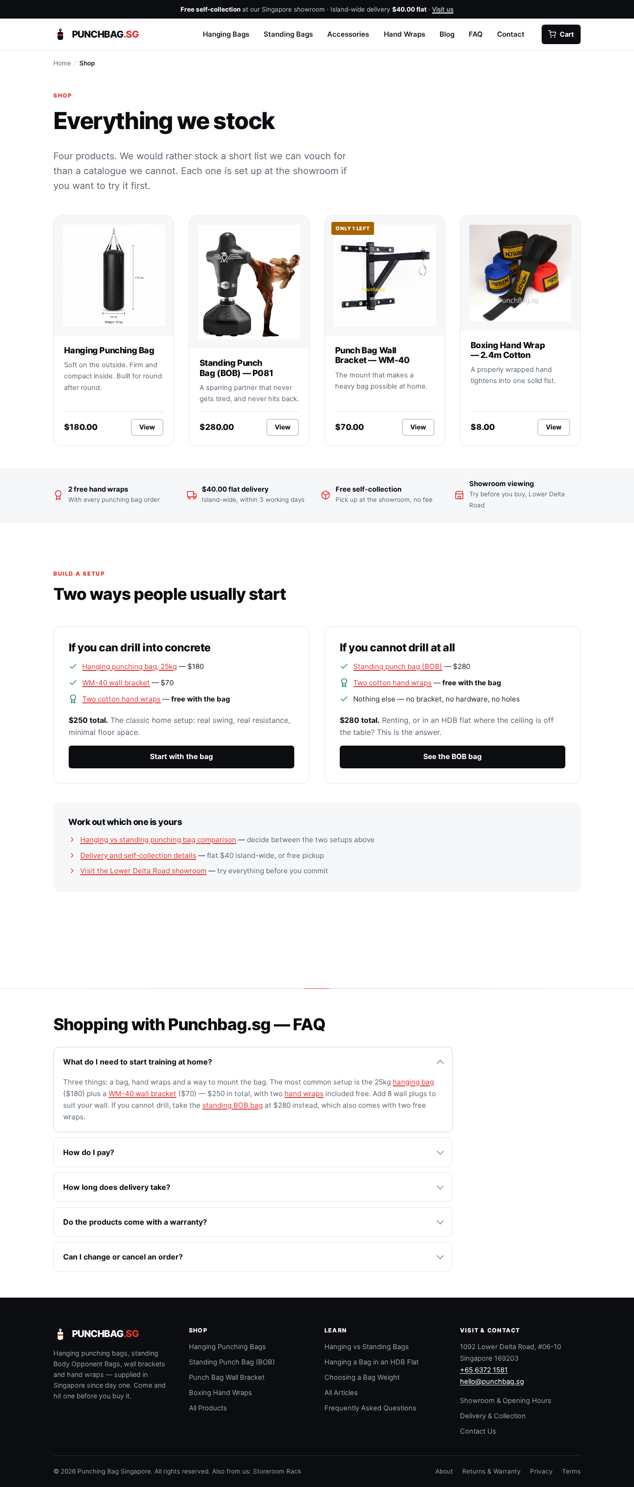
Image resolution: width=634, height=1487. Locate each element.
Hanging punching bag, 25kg (129, 666)
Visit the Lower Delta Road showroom (143, 870)
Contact (510, 33)
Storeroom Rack (277, 1471)
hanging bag (413, 1082)
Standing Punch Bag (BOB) (232, 1362)
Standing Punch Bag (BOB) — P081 (236, 367)
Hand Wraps (404, 33)
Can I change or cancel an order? (123, 1256)
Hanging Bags (226, 33)
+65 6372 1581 (484, 1370)
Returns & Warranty (491, 1471)
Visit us (442, 9)
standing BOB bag (232, 1105)
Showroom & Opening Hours (505, 1400)
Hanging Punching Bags (227, 1347)
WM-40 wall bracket (116, 682)
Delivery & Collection (493, 1416)
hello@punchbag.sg (492, 1381)
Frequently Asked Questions (370, 1408)
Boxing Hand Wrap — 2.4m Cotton (508, 350)
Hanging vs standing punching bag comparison (158, 839)
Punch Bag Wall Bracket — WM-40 (372, 355)
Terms (571, 1471)
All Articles (341, 1393)
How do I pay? (88, 1152)
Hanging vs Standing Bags (366, 1347)
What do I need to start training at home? (137, 1061)
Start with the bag (181, 756)
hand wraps (304, 1093)
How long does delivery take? (116, 1187)
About (444, 1471)
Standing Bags (288, 33)
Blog (447, 33)
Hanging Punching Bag (109, 350)
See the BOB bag (452, 756)
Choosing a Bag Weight (362, 1377)
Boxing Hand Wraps (220, 1393)
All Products (208, 1408)
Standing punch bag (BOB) (397, 666)
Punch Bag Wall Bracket (227, 1377)
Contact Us (478, 1431)
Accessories (348, 33)
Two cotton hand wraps (121, 699)
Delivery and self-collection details (138, 855)
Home (62, 63)
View (151, 429)
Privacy (541, 1471)
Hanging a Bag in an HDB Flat (371, 1362)
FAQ (476, 33)
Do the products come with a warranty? (135, 1222)
